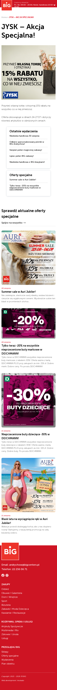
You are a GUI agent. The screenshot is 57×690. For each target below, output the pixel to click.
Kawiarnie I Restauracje (13, 612)
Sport (4, 601)
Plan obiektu (7, 663)
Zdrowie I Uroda (9, 634)
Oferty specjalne (10, 655)
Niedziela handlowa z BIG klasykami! (27, 162)
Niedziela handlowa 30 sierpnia (24, 136)
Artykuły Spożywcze (12, 626)
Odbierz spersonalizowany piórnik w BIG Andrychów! (27, 143)
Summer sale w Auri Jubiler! (23, 179)
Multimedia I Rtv (10, 630)
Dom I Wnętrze (9, 597)
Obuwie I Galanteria (11, 593)
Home (4, 17)
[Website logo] (6, 5)
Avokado (20, 680)
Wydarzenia (7, 659)
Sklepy (4, 651)
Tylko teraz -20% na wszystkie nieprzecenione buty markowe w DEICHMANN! (25, 187)
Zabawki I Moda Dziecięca (15, 608)
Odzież (5, 589)
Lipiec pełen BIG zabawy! (22, 156)
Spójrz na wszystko (11, 222)
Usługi (4, 638)
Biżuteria (6, 605)
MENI (53, 11)
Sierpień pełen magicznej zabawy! (26, 150)
